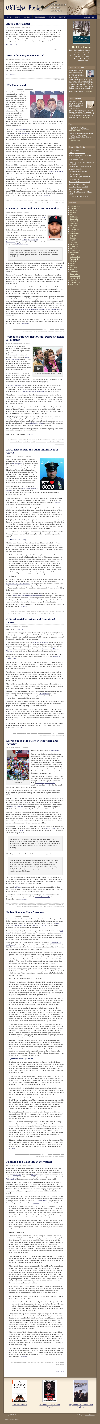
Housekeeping (25, 613)
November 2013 (75, 229)
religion (50, 1156)
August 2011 (74, 284)
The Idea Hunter (19, 1404)
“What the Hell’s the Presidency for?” (80, 166)
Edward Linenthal (51, 828)
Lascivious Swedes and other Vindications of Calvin (78, 159)
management (38, 1156)
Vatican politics (11, 1179)
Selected (28, 611)
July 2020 (73, 212)
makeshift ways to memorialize (45, 783)
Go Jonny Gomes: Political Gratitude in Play (32, 208)
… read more (88, 91)
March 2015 (74, 217)
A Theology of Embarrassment (78, 196)
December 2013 (75, 227)
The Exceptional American (77, 184)
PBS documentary (20, 129)
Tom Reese (61, 1156)
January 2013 (74, 248)
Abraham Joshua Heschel (14, 385)
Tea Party (61, 444)
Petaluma (40, 331)
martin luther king (57, 202)
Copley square (46, 906)
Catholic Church (56, 1154)
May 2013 (73, 240)
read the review (76, 131)
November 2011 (75, 278)
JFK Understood (16, 85)
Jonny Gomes (41, 217)
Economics (25, 329)
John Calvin (58, 502)
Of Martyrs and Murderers (77, 153)
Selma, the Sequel (74, 150)
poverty (48, 331)
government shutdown (40, 441)
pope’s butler (17, 1175)
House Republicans (51, 441)
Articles (27, 17)
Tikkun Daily (20, 629)
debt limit (33, 441)
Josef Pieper (44, 735)
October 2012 (74, 255)
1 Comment (26, 212)
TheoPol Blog (39, 17)
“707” (61, 267)
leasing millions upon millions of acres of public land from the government (37, 309)
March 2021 (74, 210)
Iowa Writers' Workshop (35, 613)
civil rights (32, 202)
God (40, 735)
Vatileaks (33, 1175)
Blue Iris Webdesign (90, 1415)
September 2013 (75, 233)
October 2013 (74, 231)
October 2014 (74, 223)
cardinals (57, 329)
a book (21, 830)
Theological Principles (45, 439)
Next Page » (60, 1371)
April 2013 (73, 242)
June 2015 (73, 214)
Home (9, 17)
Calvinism (15, 613)
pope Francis (45, 1156)
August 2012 (74, 259)
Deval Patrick (53, 906)
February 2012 (74, 271)
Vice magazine (60, 613)
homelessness (26, 331)
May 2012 (73, 265)
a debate (17, 887)
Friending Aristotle (75, 179)
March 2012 (74, 269)
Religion (25, 200)
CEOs (62, 1154)
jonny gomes (34, 331)
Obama (53, 735)
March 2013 (74, 244)
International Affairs (23, 904)
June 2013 (73, 238)
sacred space (60, 906)
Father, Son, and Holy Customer (25, 912)
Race (21, 200)
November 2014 (75, 221)
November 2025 (75, 206)
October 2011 (74, 280)
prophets (57, 444)
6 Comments (27, 343)
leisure (49, 735)
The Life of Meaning (82, 47)
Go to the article (11, 74)
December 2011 (75, 276)
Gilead (19, 613)
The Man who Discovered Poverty (79, 182)
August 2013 (74, 236)
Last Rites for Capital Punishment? (79, 177)
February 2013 (74, 246)
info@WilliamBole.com (14, 1419)
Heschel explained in (34, 391)
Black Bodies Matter (18, 23)
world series (61, 331)
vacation (58, 735)
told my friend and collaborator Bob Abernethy (27, 596)
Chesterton (61, 733)
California (52, 329)
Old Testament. (60, 441)
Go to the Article (11, 44)
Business (15, 329)
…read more (46, 195)
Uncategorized (38, 200)
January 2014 (74, 225)
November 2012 (75, 252)
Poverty (34, 329)
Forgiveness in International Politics (81, 1405)
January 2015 (74, 219)
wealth (56, 331)
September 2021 (75, 208)
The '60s (37, 439)
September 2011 (75, 282)
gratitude (62, 329)
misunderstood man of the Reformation (18, 584)
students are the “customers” (40, 925)
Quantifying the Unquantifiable (78, 187)
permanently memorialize (42, 897)
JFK (36, 202)
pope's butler (61, 1362)
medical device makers (36, 423)
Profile (52, 17)
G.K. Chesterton (44, 694)
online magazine (17, 463)
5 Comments (25, 747)
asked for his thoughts (21, 244)
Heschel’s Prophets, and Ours (78, 171)
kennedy (40, 202)
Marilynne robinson (51, 613)
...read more (85, 117)
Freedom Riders (25, 133)
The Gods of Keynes (75, 189)
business (50, 1154)
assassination (60, 200)
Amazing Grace (26, 441)
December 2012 (75, 250)
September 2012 (75, 257)
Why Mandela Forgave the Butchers (80, 155)
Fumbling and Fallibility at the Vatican (29, 1161)
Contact (62, 17)
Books (17, 17)
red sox (52, 331)
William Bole (50, 7)
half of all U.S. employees (40, 642)
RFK (63, 202)
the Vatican (55, 1156)
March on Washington (47, 202)
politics (44, 331)
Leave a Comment (26, 27)
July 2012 (73, 261)
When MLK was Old (75, 169)
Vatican (57, 1364)
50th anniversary (53, 200)
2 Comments (28, 456)
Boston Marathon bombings (28, 906)
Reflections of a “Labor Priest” (50, 1405)
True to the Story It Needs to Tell (25, 55)
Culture (62, 49)
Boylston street (38, 906)
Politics (18, 200)
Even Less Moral (74, 174)
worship (62, 735)
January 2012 (74, 274)
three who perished (16, 807)
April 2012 (73, 267)
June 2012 (73, 263)
